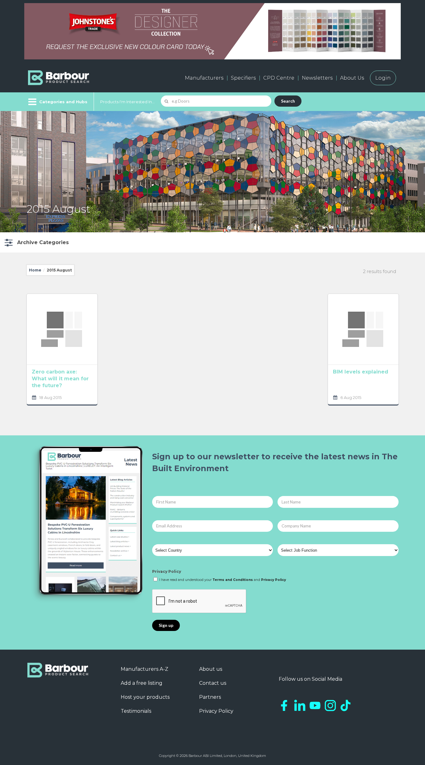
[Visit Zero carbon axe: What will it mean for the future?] (62, 329)
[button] (36, 242)
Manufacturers (204, 78)
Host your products (145, 697)
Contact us (212, 683)
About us (210, 669)
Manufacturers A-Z (144, 669)
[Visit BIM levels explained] (363, 329)
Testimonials (136, 711)
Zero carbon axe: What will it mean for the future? (60, 378)
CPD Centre (278, 78)
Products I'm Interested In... (127, 101)
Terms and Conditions (233, 580)
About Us (352, 78)
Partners (210, 697)
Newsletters (317, 78)
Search (288, 101)
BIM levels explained (360, 372)
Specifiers (243, 78)
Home (35, 270)
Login (383, 78)
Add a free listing (141, 683)
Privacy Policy (166, 571)
